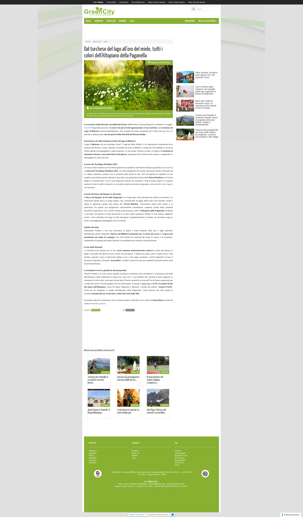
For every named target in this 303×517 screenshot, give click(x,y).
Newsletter (190, 21)
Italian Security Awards (196, 2)
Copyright (92, 453)
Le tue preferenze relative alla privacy (157, 514)
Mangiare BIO (180, 460)
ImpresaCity (123, 2)
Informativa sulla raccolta (136, 514)
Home (88, 21)
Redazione (93, 451)
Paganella (96, 127)
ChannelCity (111, 2)
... (209, 2)
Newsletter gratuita (97, 303)
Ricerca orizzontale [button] (207, 21)
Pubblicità (92, 458)
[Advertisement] (151, 428)
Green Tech (179, 462)
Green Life (111, 21)
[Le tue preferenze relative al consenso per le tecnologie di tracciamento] (290, 515)
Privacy (91, 455)
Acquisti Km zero (181, 455)
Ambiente (98, 21)
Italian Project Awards (177, 2)
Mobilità (122, 21)
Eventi (177, 465)
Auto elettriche (180, 453)
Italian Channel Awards (156, 2)
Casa (132, 21)
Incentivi (178, 451)
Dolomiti (88, 127)
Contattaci (92, 460)
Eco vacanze (179, 458)
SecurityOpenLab (138, 2)
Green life (130, 310)
